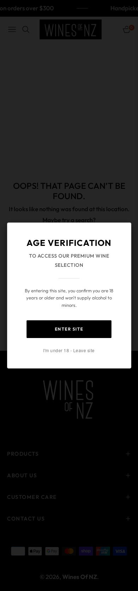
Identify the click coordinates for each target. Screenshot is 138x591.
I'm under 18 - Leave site (69, 350)
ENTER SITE (69, 329)
